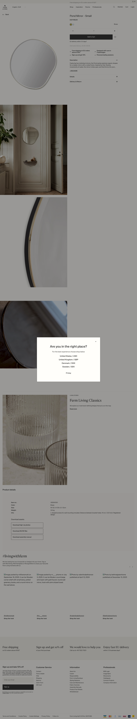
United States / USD (68, 356)
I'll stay (68, 373)
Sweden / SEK (68, 367)
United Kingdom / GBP (68, 360)
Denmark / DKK (68, 363)
